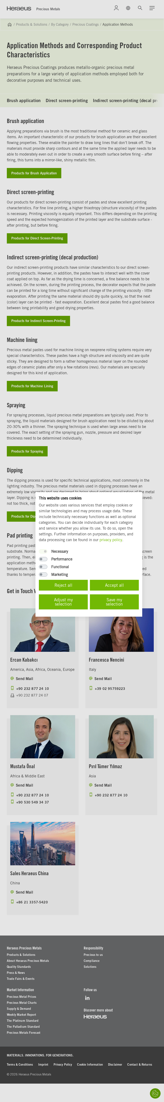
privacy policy (111, 540)
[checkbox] (43, 551)
